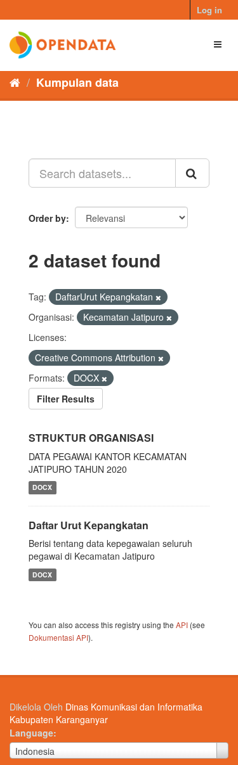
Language (31, 732)
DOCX (42, 487)
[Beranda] (15, 82)
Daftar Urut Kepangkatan (89, 525)
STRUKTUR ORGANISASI (91, 437)
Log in (209, 10)
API (182, 624)
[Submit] (192, 173)
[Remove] (158, 297)
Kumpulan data (77, 82)
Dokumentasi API (58, 637)
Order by (47, 218)
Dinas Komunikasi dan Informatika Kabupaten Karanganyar (106, 713)
